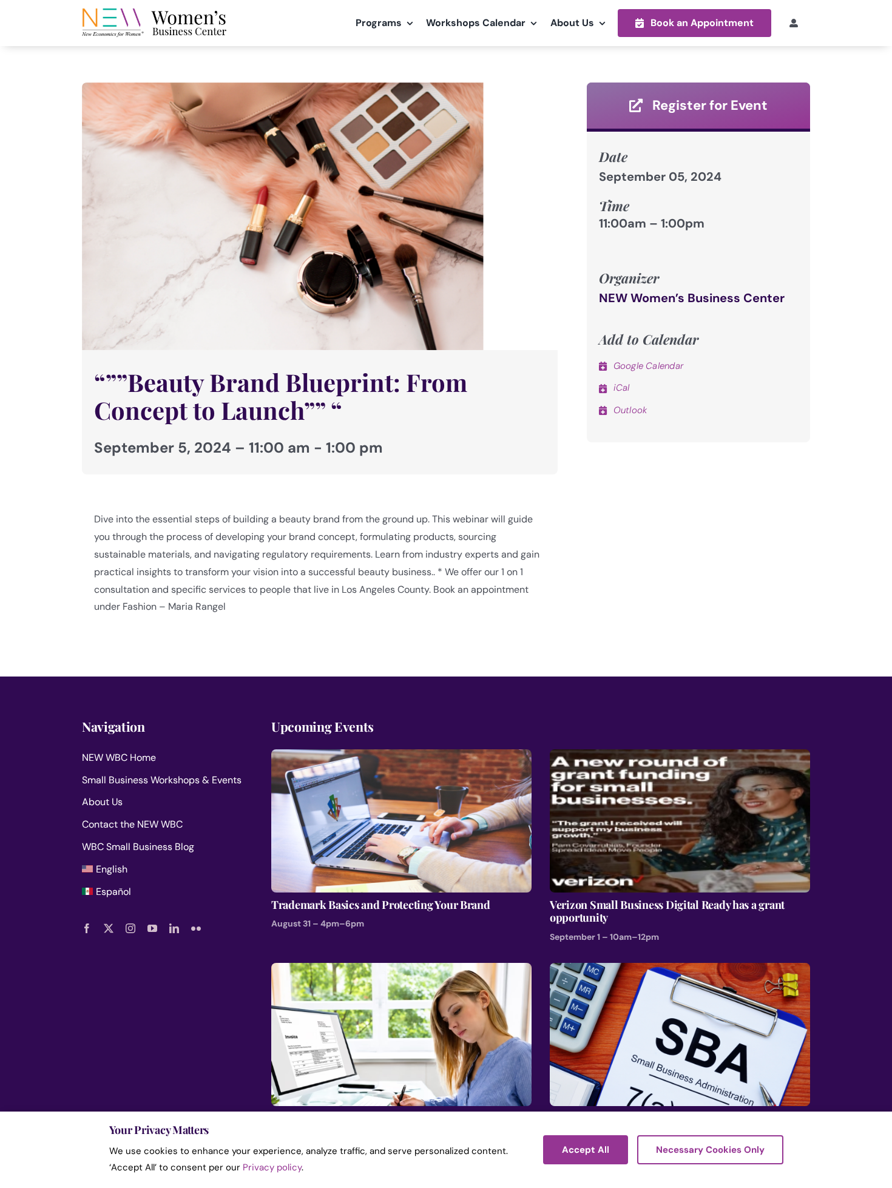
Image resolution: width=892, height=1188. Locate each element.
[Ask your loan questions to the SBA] (680, 971)
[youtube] (152, 928)
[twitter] (108, 928)
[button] (694, 22)
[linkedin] (174, 928)
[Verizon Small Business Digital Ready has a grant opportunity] (680, 757)
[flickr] (196, 928)
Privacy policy (272, 1167)
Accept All (585, 1150)
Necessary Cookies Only (710, 1150)
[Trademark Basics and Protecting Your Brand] (401, 757)
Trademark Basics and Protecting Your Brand (380, 905)
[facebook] (87, 928)
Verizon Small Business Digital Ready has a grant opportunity (667, 912)
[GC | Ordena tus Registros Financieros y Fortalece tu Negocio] (401, 971)
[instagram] (130, 928)
